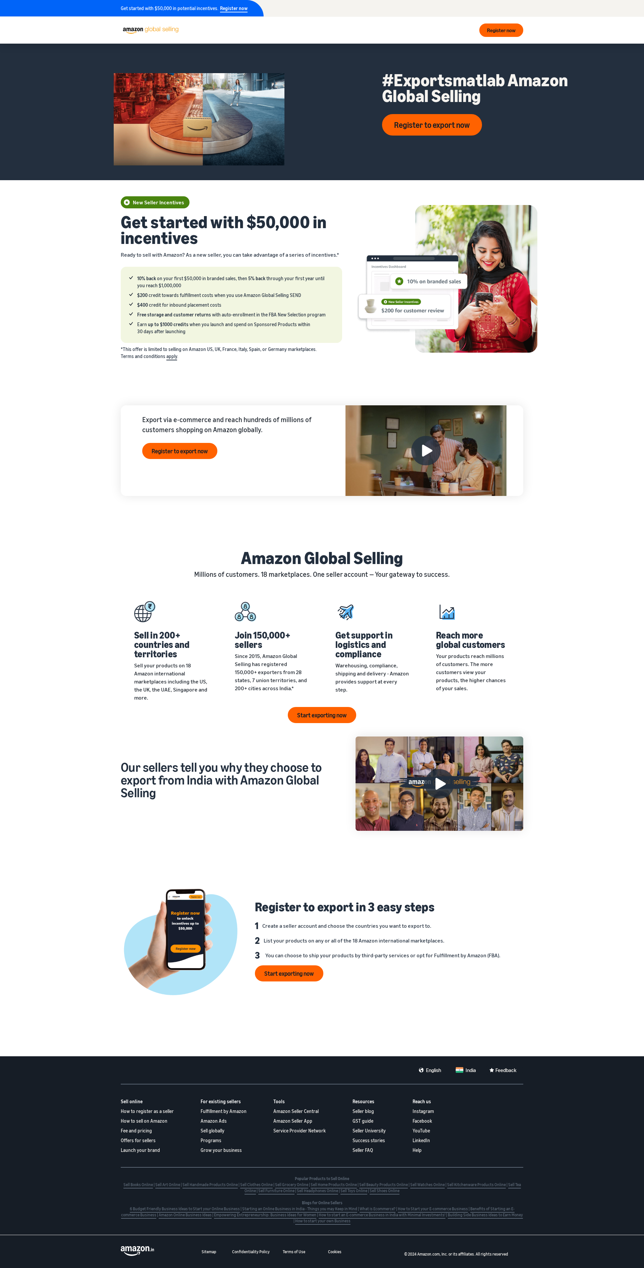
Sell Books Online (138, 1184)
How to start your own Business (323, 1220)
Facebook (422, 1121)
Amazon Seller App (292, 1121)
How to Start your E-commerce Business (433, 1208)
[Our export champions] (439, 784)
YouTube (421, 1130)
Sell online (132, 1101)
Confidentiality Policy (251, 1251)
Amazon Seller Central (296, 1111)
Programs (211, 1140)
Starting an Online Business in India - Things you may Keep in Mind (299, 1208)
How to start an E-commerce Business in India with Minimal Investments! (382, 1214)
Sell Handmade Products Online (210, 1184)
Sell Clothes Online (256, 1184)
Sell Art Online (167, 1184)
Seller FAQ (363, 1150)
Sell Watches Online (427, 1184)
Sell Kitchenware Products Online (476, 1184)
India (471, 1070)
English (433, 1070)
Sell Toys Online (353, 1190)
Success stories (369, 1140)
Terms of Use (294, 1251)
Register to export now (432, 125)
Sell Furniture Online (276, 1190)
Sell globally (212, 1130)
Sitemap (209, 1251)
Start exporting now (322, 715)
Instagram (423, 1111)
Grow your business (221, 1150)
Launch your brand (140, 1150)
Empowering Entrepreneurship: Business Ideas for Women (265, 1214)
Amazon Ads (214, 1121)
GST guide (363, 1121)
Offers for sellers (138, 1140)
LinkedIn (421, 1140)
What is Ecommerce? (377, 1208)
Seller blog (363, 1111)
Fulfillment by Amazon (224, 1111)
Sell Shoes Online (384, 1190)
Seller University (369, 1130)
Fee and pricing (136, 1130)
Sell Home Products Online (334, 1184)
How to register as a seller (147, 1111)
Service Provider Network (299, 1130)
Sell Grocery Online (291, 1184)
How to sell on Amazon (144, 1121)
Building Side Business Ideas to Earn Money (485, 1214)
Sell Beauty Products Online (383, 1184)
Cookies (334, 1251)
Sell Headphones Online (317, 1190)
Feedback (506, 1070)
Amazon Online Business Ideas (185, 1214)
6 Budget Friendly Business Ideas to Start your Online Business (185, 1208)
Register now (234, 8)
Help (417, 1150)
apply (171, 356)
